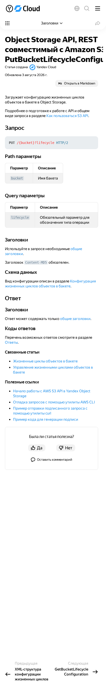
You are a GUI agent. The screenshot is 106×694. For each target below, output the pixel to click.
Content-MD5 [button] (36, 262)
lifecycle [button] (20, 217)
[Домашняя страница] (23, 8)
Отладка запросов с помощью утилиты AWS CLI (54, 402)
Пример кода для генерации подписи (45, 419)
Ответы (11, 342)
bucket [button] (17, 178)
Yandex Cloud (46, 67)
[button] (76, 8)
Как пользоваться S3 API (67, 116)
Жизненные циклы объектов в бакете (45, 361)
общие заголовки (75, 319)
